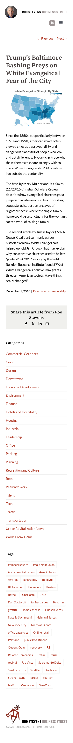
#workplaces (47, 572)
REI (49, 647)
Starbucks (51, 670)
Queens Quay (17, 647)
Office (10, 445)
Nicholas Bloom (41, 625)
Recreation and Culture (22, 470)
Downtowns (41, 291)
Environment (15, 395)
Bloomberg (34, 587)
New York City (17, 625)
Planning (12, 462)
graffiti (12, 610)
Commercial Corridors (22, 354)
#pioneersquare (18, 564)
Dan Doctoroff (17, 602)
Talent (10, 495)
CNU (43, 594)
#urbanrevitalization (21, 572)
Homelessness (31, 610)
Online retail (41, 632)
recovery (36, 647)
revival (12, 662)
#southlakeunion (44, 564)
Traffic (10, 512)
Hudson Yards (54, 610)
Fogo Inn (58, 602)
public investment (35, 640)
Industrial (12, 429)
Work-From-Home (19, 537)
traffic (12, 685)
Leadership (58, 291)
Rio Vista (27, 662)
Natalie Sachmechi (20, 617)
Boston (50, 587)
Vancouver (27, 685)
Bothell (12, 594)
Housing (12, 420)
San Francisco (17, 670)
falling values (39, 602)
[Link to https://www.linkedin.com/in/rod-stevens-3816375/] (52, 23)
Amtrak (13, 579)
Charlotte (28, 594)
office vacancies (18, 632)
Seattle (35, 670)
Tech (9, 504)
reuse (54, 655)
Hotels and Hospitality (21, 412)
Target (34, 677)
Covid (10, 362)
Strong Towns (16, 677)
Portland (13, 640)
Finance (11, 404)
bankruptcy (30, 579)
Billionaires (15, 587)
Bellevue (47, 579)
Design (11, 370)
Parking (11, 454)
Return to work (16, 487)
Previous (47, 38)
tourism (48, 677)
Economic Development (23, 387)
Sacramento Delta (50, 662)
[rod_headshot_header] (11, 7)
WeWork (45, 685)
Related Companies (20, 655)
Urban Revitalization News (25, 529)
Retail (10, 479)
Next (60, 38)
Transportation (16, 520)
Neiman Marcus (47, 617)
